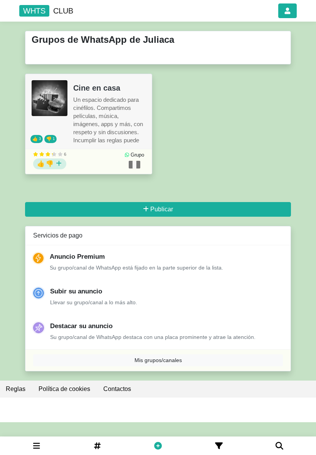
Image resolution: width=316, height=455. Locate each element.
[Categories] (36, 446)
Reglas (15, 389)
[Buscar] (279, 446)
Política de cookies (64, 389)
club (48, 11)
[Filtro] (218, 446)
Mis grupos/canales (158, 360)
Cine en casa (96, 88)
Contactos (117, 389)
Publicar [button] (161, 209)
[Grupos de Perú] (134, 165)
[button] (287, 10)
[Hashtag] (97, 446)
